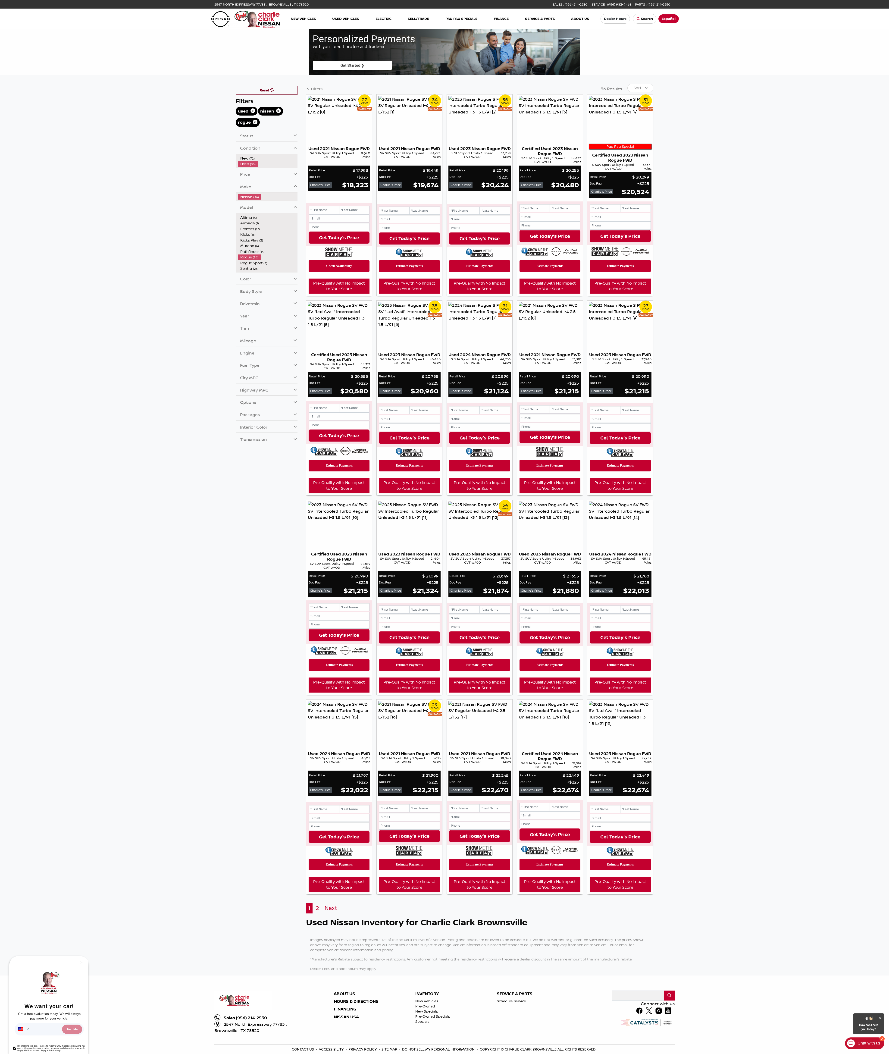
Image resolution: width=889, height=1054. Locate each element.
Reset (265, 90)
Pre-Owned (425, 1006)
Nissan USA (346, 1017)
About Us (344, 993)
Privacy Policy (363, 1049)
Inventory (427, 993)
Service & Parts (514, 993)
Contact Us (303, 1049)
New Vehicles (426, 1001)
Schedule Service (511, 1001)
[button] (303, 19)
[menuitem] (268, 158)
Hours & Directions (356, 1001)
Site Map (390, 1049)
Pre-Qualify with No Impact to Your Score (339, 286)
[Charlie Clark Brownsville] (245, 18)
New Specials (426, 1011)
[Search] (669, 996)
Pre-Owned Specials (432, 1016)
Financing (345, 1009)
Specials (422, 1021)
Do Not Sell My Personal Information (439, 1049)
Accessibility (331, 1049)
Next (331, 908)
